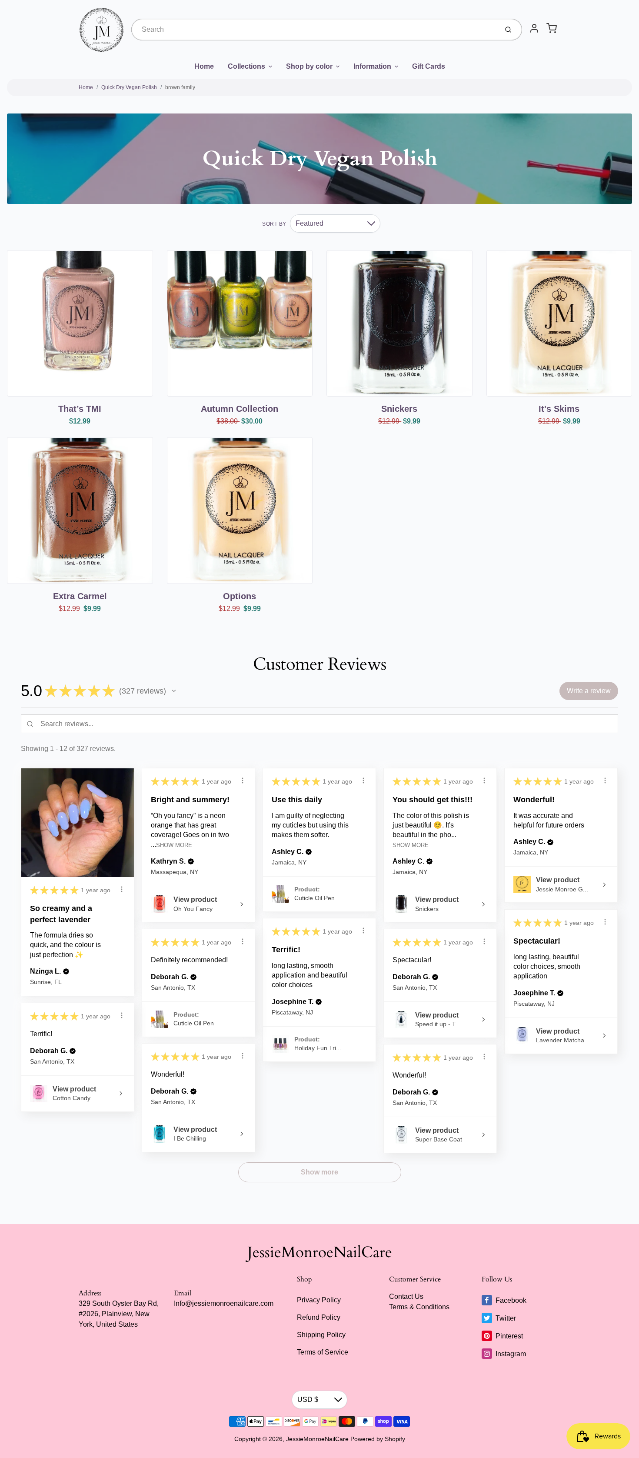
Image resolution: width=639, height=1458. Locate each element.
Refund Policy (318, 1317)
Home (204, 66)
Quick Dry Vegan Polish (129, 87)
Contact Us (406, 1296)
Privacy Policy (319, 1300)
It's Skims (559, 409)
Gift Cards (428, 66)
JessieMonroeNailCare (319, 1252)
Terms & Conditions (419, 1307)
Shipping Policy (321, 1334)
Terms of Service (322, 1352)
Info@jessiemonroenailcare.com (223, 1303)
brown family (180, 87)
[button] (174, 691)
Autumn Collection (239, 409)
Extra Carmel (80, 596)
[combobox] (313, 29)
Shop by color (309, 66)
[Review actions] (122, 889)
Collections (246, 66)
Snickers (399, 409)
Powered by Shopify (377, 1438)
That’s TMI (79, 409)
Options (239, 596)
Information (372, 66)
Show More (174, 845)
